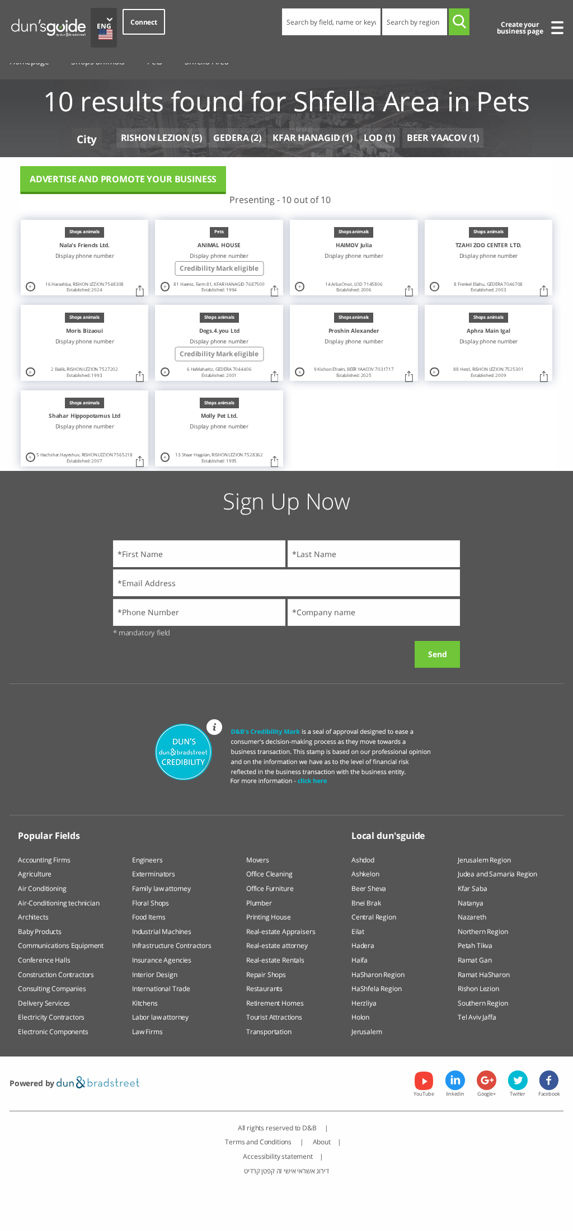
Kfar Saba (472, 888)
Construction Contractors (56, 974)
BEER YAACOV (437, 137)
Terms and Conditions (259, 1142)
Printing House (268, 917)
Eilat (357, 931)
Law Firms (147, 1031)
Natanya (470, 903)
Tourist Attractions (274, 1017)
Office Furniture (269, 888)
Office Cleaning (269, 874)
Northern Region (483, 931)
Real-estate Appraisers (280, 931)
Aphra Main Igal (488, 330)
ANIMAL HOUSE (219, 245)
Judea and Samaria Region (497, 874)
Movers (257, 860)
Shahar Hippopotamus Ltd (84, 415)
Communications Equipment (61, 945)
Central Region (373, 917)
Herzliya (364, 1003)
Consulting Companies (52, 988)
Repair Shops (266, 974)
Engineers (147, 860)
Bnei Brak (366, 903)
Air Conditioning (42, 888)
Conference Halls (44, 960)
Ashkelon (365, 874)
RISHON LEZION (155, 138)
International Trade (161, 988)
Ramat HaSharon (484, 974)
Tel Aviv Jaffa (477, 1017)
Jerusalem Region (484, 860)
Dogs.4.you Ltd (219, 330)
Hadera (362, 945)
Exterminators (153, 874)
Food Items (148, 917)
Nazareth (472, 917)
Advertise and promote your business (123, 179)
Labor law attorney (160, 1017)
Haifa (359, 960)
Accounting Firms (44, 860)
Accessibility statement (277, 1156)
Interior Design (154, 974)
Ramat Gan (475, 960)
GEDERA (230, 137)
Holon (360, 1017)
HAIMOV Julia (354, 245)
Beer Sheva (368, 888)
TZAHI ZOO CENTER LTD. (488, 245)
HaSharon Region (378, 974)
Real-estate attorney (277, 945)
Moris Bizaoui (84, 330)
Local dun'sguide (388, 835)
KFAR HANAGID (306, 137)
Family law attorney (161, 888)
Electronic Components (53, 1031)
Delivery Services (44, 1003)
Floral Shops (150, 903)
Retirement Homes (274, 1003)
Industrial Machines (161, 931)
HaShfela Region (376, 988)
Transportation (269, 1031)
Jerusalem (366, 1031)
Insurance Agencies (161, 960)
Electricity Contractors (51, 1017)
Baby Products (40, 931)
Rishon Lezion (478, 988)
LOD (373, 137)
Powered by (33, 1083)
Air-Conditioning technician (59, 903)
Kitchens (145, 1003)
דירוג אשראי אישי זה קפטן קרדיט (286, 1171)
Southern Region (483, 1003)
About (322, 1142)
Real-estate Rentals (275, 960)
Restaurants (264, 988)
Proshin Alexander (353, 330)
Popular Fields (49, 835)
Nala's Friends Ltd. (84, 245)
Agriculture (34, 874)
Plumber (259, 903)
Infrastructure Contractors (172, 945)
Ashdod (362, 860)
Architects (33, 917)
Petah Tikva (475, 945)
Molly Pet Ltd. (219, 415)
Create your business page (520, 27)
